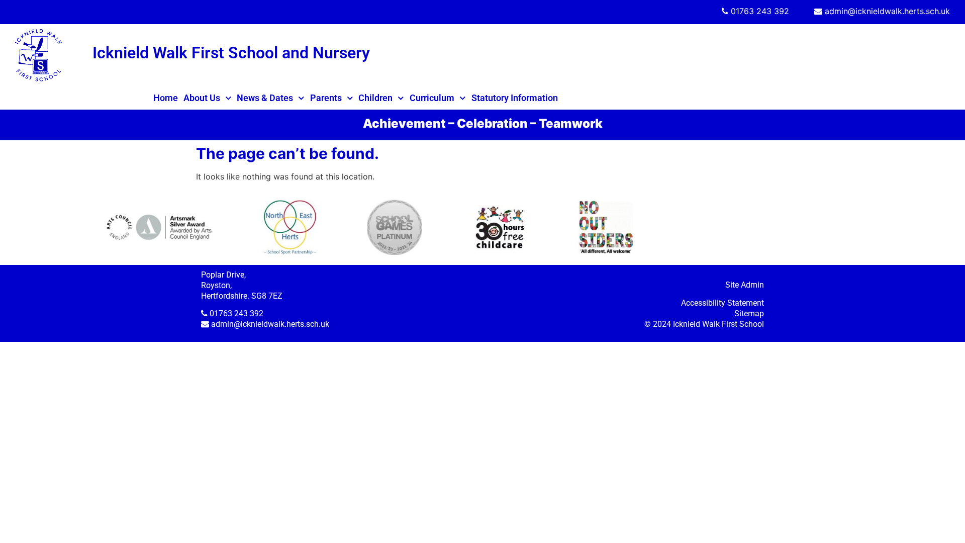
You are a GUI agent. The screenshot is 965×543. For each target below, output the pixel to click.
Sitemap (749, 313)
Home (165, 98)
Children (375, 98)
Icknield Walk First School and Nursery (231, 52)
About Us (201, 98)
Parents (326, 98)
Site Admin (744, 285)
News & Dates (265, 98)
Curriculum (432, 98)
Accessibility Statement (722, 303)
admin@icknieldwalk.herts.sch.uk (887, 11)
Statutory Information (514, 98)
